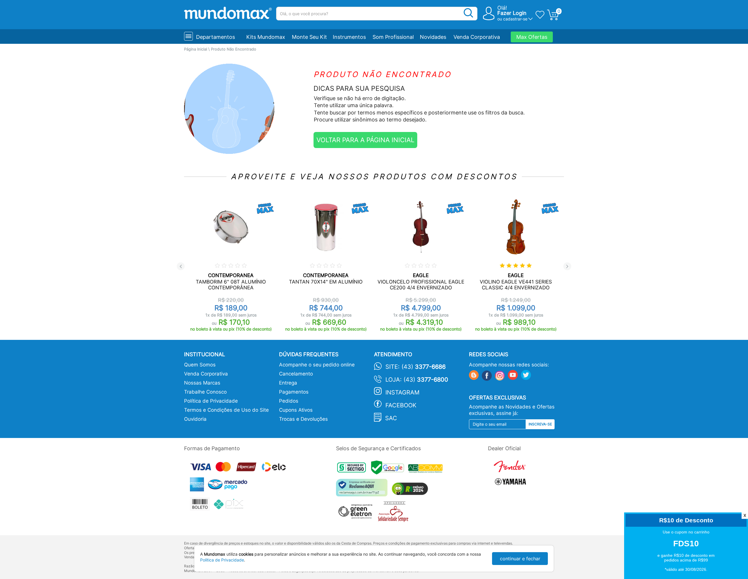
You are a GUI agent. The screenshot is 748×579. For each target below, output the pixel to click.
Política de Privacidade (211, 401)
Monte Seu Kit (309, 37)
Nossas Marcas (202, 383)
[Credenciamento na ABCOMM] (427, 469)
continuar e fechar (520, 558)
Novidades (433, 37)
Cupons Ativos (296, 410)
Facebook (400, 405)
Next (567, 266)
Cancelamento (296, 374)
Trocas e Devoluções (303, 419)
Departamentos (215, 37)
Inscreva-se (540, 424)
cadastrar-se (515, 18)
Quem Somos (200, 365)
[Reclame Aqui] (363, 490)
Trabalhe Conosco (205, 392)
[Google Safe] (389, 469)
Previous (181, 266)
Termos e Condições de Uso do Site (226, 410)
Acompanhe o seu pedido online (317, 365)
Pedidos (288, 401)
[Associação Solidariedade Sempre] (394, 513)
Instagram (402, 392)
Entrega (288, 383)
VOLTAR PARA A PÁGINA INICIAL (365, 140)
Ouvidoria (195, 419)
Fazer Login (512, 13)
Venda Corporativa (476, 37)
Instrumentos (349, 37)
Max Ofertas (531, 37)
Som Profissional (393, 37)
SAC (391, 418)
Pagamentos (294, 392)
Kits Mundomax (265, 37)
